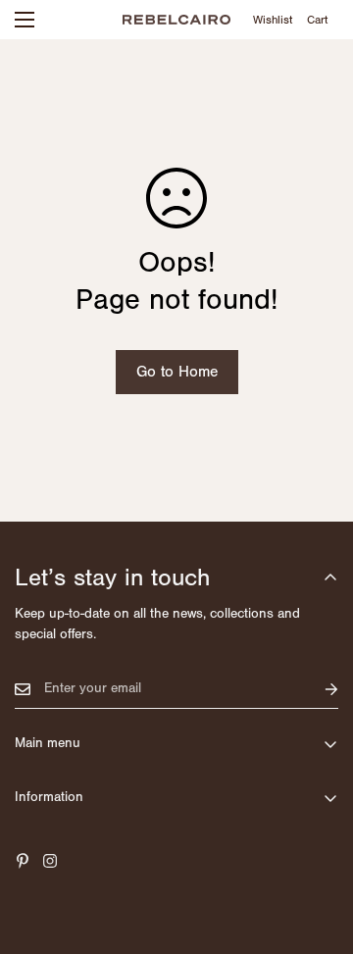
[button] (317, 19)
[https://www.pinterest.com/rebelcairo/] (22, 860)
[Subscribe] (315, 689)
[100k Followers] (50, 860)
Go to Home (177, 371)
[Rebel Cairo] (176, 19)
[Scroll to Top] (317, 850)
